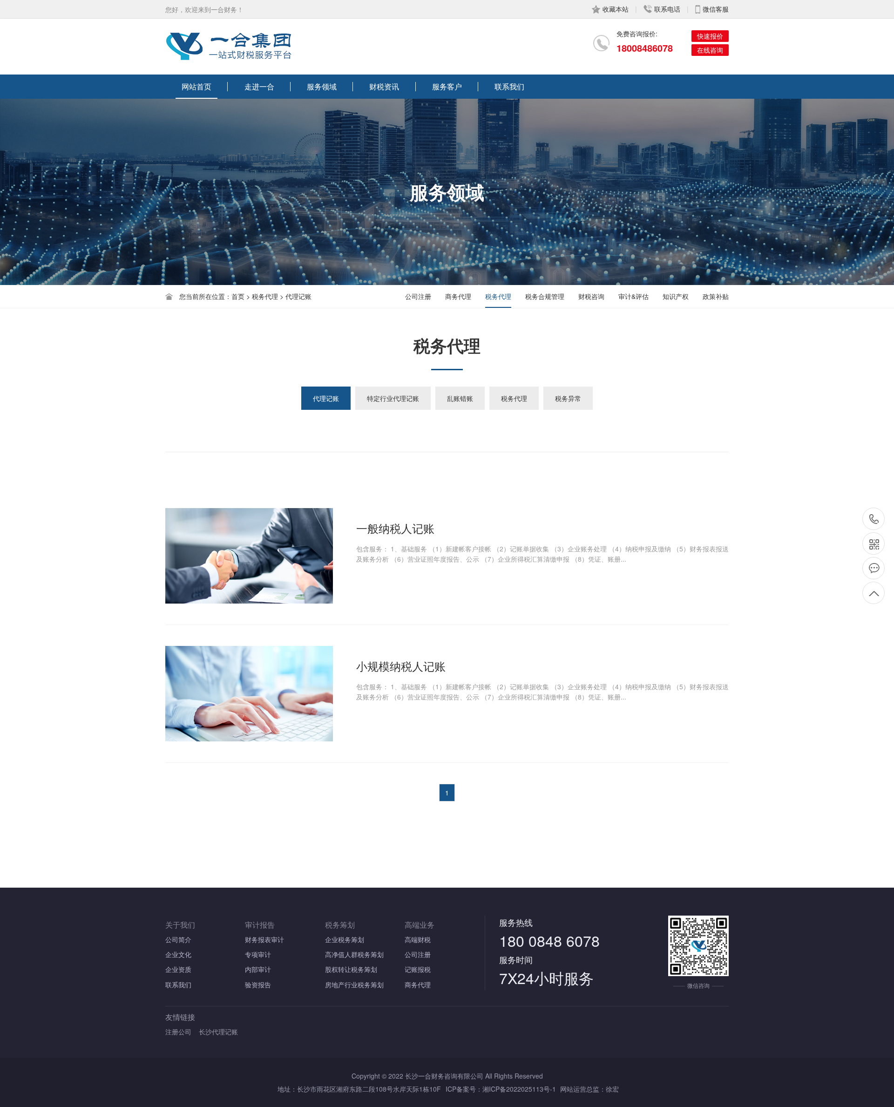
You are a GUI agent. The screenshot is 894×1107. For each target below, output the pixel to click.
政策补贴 (716, 296)
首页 (237, 296)
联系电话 (667, 9)
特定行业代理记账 (393, 398)
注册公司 (178, 1031)
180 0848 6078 (549, 940)
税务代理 (498, 296)
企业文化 (178, 954)
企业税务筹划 (344, 939)
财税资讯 (384, 86)
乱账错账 (460, 398)
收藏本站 (616, 9)
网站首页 (196, 86)
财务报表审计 (264, 939)
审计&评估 (633, 296)
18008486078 (644, 47)
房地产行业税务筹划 (354, 984)
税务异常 (568, 398)
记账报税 (418, 969)
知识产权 (676, 296)
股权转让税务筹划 (351, 969)
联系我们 (509, 86)
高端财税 (418, 939)
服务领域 (322, 86)
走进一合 (259, 86)
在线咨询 (710, 49)
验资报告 (258, 984)
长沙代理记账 (218, 1031)
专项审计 (258, 954)
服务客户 (447, 86)
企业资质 (178, 969)
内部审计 (258, 969)
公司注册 (418, 296)
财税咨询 (591, 296)
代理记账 (326, 398)
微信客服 (716, 9)
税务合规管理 (544, 296)
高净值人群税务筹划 (354, 954)
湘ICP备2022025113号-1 (519, 1088)
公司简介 (178, 939)
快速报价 (710, 36)
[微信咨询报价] (873, 543)
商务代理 (458, 296)
